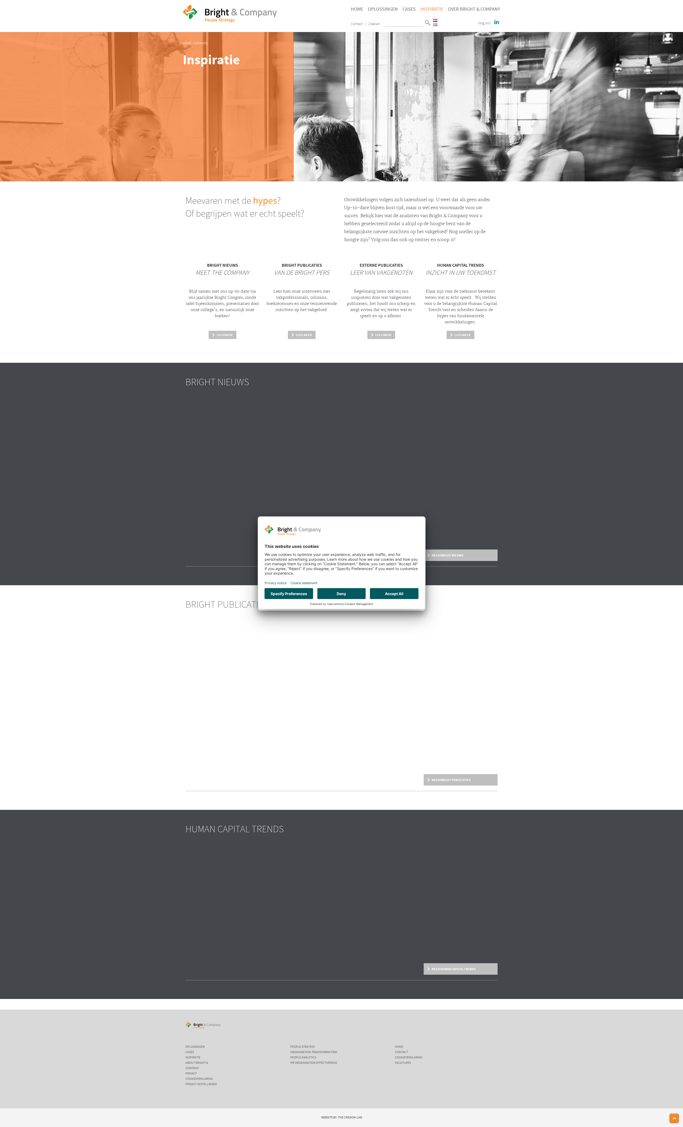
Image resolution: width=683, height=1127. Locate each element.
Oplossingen (383, 9)
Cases (409, 9)
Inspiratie (431, 9)
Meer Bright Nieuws (447, 555)
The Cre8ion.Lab (350, 1118)
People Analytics (303, 1058)
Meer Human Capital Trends (454, 969)
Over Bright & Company (474, 9)
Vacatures (403, 1063)
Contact (357, 24)
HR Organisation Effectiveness (313, 1063)
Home (357, 9)
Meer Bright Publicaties (451, 780)
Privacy (191, 1074)
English (435, 24)
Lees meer (224, 335)
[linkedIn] (496, 22)
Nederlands (435, 20)
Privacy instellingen (201, 1084)
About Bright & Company (196, 1065)
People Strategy (302, 1047)
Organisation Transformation (313, 1052)
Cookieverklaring (199, 1079)
